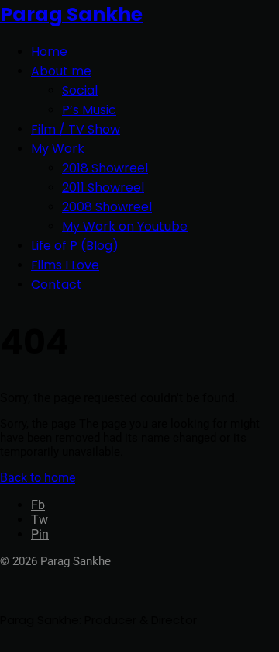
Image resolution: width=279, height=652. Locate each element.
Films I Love (65, 265)
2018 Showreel (105, 168)
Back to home (37, 477)
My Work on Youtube (125, 226)
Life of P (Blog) (75, 246)
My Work (57, 149)
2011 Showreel (103, 187)
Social (80, 90)
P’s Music (89, 110)
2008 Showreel (107, 207)
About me (61, 71)
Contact (56, 284)
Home (49, 52)
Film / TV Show (75, 129)
